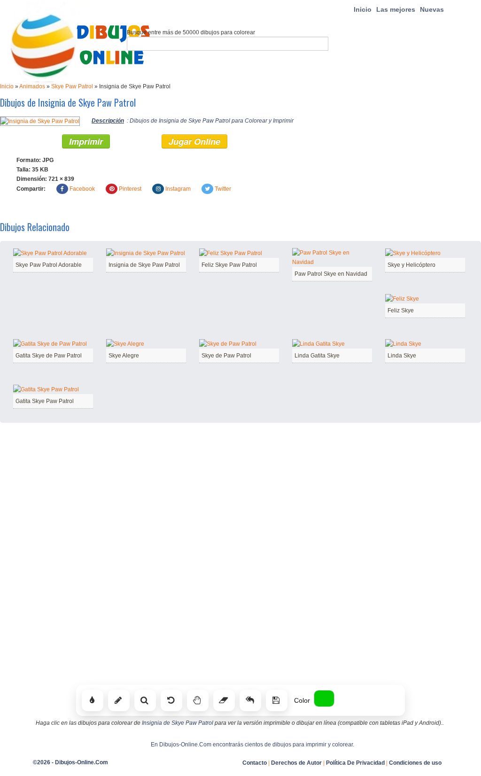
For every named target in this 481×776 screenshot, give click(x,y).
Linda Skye (402, 355)
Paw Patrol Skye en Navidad (331, 274)
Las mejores (395, 9)
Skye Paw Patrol (72, 86)
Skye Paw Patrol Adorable (49, 265)
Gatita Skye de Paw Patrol (49, 355)
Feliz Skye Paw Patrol (229, 265)
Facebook (82, 189)
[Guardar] (276, 700)
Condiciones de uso (415, 763)
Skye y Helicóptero (411, 265)
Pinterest (130, 189)
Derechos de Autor (296, 763)
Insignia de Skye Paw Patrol (144, 265)
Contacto (254, 763)
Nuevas (432, 9)
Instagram (178, 189)
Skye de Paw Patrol (226, 355)
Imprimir (86, 141)
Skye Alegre (124, 355)
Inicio (363, 9)
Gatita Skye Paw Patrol (45, 401)
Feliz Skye (401, 310)
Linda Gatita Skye (317, 355)
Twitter (223, 189)
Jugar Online (194, 141)
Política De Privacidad (355, 763)
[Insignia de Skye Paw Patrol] (40, 120)
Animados (32, 86)
